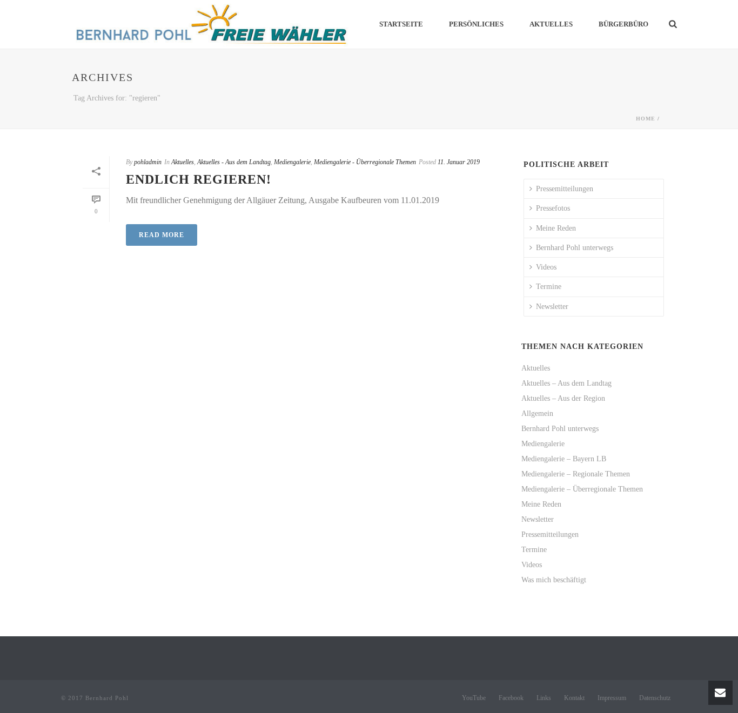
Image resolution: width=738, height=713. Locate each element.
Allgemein (537, 413)
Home (645, 119)
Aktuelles (551, 24)
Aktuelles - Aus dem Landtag (234, 162)
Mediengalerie (292, 162)
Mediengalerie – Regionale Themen (575, 474)
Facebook (511, 698)
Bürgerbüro (623, 24)
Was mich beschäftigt (553, 580)
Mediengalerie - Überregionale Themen (365, 162)
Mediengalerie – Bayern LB (563, 459)
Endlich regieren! (198, 179)
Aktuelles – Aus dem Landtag (566, 383)
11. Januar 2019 (459, 162)
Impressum (612, 698)
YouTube (474, 698)
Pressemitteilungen (564, 189)
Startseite (401, 24)
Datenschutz (654, 698)
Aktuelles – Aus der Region (563, 398)
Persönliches (476, 24)
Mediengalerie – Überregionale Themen (582, 489)
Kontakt (574, 698)
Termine (548, 286)
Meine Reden (556, 228)
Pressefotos (553, 208)
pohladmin (148, 162)
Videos (546, 267)
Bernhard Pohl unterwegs (574, 248)
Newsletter (552, 306)
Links (543, 698)
